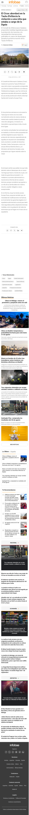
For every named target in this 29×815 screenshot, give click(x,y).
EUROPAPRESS (18, 290)
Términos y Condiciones (8, 798)
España (23, 760)
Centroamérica (10, 767)
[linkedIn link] (23, 752)
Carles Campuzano (18, 278)
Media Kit (14, 789)
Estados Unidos (10, 764)
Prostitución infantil (7, 290)
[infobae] (14, 2)
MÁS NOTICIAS (14, 444)
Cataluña (4, 287)
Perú (21, 764)
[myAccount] (26, 2)
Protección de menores (15, 287)
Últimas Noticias (19, 767)
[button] (2, 2)
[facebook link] (6, 752)
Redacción (12, 776)
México (17, 764)
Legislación (18, 284)
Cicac (3, 278)
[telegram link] (19, 752)
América (6, 760)
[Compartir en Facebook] (8, 72)
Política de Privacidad (21, 798)
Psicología (3, 6)
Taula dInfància (20, 281)
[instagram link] (13, 752)
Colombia (17, 760)
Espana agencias (6, 10)
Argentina (11, 760)
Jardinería (14, 6)
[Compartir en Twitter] (12, 72)
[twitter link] (9, 752)
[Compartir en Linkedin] (15, 72)
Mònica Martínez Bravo (7, 281)
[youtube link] (16, 752)
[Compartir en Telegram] (19, 72)
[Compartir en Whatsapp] (4, 72)
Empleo (17, 776)
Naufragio (8, 6)
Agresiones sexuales (7, 284)
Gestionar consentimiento (14, 802)
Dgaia (9, 278)
